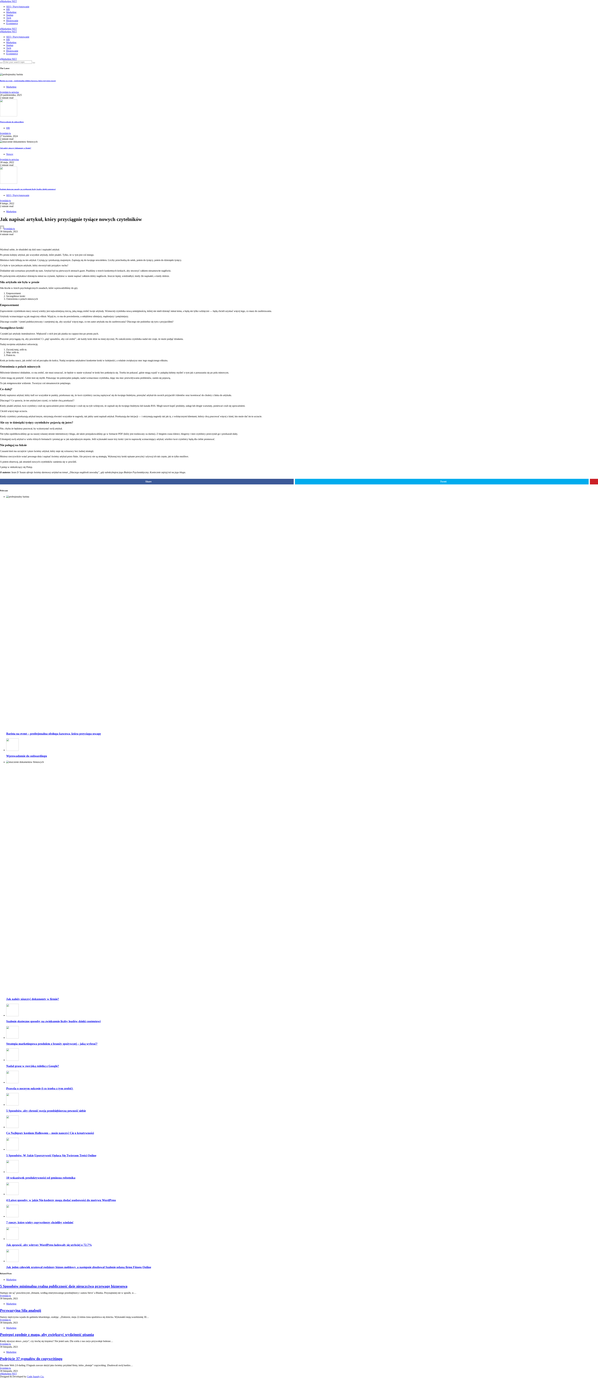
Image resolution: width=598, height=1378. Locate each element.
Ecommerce (12, 23)
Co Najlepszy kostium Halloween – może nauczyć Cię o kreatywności (50, 1133)
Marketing (11, 12)
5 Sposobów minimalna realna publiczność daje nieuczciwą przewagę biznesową (63, 1286)
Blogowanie (12, 20)
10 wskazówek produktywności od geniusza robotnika (40, 1177)
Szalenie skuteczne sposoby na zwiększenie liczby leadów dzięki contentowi (28, 189)
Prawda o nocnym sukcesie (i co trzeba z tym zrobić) (40, 1088)
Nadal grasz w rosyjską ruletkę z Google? (32, 1066)
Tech (8, 18)
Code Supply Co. (35, 1376)
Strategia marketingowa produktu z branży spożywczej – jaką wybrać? (51, 1043)
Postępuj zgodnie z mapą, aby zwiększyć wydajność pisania (47, 1335)
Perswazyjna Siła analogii (20, 1310)
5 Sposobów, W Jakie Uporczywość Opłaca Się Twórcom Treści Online (51, 1155)
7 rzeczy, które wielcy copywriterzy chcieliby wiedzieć (39, 1222)
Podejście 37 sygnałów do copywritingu (31, 1359)
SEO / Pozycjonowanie (17, 6)
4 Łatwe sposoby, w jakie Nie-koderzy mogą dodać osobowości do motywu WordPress (61, 1200)
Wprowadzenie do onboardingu (12, 122)
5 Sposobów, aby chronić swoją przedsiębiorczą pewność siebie (46, 1110)
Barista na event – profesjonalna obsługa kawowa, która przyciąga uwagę (28, 81)
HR (8, 9)
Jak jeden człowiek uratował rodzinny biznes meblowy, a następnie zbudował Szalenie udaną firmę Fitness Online (78, 1267)
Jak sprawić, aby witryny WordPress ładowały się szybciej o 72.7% (49, 1244)
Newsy (9, 154)
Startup (9, 15)
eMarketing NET (8, 1)
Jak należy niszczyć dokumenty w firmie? (15, 148)
